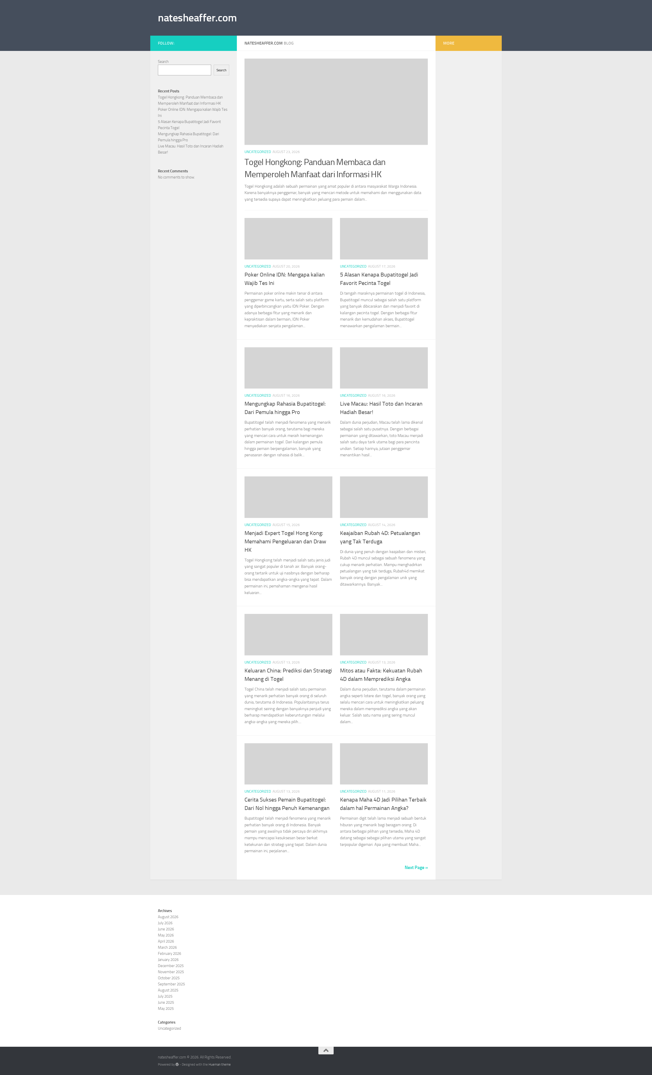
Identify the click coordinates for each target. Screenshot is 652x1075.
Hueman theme (220, 1064)
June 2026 (166, 929)
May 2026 (166, 935)
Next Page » (416, 867)
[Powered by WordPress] (177, 1064)
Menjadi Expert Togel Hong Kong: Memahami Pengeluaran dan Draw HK (285, 541)
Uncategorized (257, 152)
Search (163, 61)
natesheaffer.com (197, 17)
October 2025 (169, 978)
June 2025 (166, 1002)
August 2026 (168, 917)
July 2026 (165, 923)
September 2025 (171, 984)
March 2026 (167, 947)
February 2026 (169, 953)
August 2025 (168, 990)
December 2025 (171, 965)
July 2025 (165, 996)
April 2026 (166, 941)
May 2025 (166, 1008)
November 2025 (171, 972)
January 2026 (168, 959)
